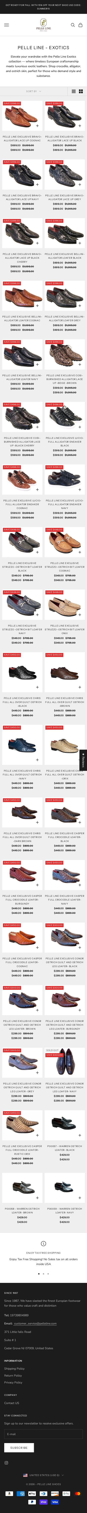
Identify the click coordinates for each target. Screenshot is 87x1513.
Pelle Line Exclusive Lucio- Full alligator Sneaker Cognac (22, 504)
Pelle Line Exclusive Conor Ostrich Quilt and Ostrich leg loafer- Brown (22, 1025)
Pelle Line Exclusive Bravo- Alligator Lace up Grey (64, 197)
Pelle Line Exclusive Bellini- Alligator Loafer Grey (65, 318)
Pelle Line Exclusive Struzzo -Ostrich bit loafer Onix (64, 629)
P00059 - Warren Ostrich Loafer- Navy (64, 1211)
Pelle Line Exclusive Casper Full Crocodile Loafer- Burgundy (22, 900)
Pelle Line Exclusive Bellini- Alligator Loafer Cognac (22, 318)
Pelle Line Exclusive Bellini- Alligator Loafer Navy (22, 377)
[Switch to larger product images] (74, 91)
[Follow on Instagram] (6, 1463)
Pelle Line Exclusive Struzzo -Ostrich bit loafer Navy (22, 629)
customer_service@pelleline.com (35, 1324)
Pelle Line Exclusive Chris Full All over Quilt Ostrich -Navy (22, 775)
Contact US (11, 1403)
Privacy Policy (13, 1383)
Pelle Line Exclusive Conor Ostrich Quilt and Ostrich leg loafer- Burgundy (65, 1025)
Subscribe (19, 1447)
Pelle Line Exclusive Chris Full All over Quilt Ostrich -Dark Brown (22, 837)
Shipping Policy (14, 1369)
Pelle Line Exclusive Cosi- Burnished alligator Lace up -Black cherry (22, 442)
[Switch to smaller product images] (81, 91)
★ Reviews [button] (83, 760)
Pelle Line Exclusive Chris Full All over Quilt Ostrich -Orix (64, 775)
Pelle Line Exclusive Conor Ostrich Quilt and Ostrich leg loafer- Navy (65, 1087)
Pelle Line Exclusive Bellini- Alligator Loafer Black (65, 256)
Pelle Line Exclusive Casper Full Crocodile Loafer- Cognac (22, 962)
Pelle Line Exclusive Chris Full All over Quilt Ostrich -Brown (64, 702)
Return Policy (13, 1376)
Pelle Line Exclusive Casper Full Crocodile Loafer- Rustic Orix (22, 1150)
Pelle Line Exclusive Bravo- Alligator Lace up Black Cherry (22, 258)
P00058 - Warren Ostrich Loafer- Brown (22, 1211)
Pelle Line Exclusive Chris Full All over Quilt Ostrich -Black (22, 702)
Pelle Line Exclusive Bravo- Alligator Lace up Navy (22, 197)
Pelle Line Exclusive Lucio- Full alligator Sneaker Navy (65, 504)
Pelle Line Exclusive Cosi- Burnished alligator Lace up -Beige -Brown (64, 379)
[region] (43, 1254)
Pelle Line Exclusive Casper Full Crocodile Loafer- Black (64, 837)
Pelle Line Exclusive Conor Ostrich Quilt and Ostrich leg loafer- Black (65, 962)
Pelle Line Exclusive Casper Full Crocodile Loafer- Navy (64, 900)
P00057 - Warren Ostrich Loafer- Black (64, 1148)
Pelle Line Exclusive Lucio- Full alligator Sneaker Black (65, 442)
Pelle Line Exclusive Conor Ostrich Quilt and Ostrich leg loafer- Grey (22, 1087)
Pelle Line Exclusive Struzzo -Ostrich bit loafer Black (22, 567)
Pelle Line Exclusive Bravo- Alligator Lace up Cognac (22, 138)
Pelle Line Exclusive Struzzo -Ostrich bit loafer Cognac (64, 567)
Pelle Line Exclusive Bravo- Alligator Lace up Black (64, 138)
